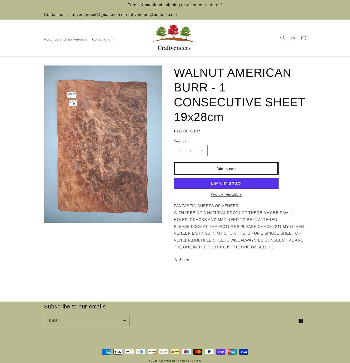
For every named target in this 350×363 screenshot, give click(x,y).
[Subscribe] (124, 320)
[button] (103, 39)
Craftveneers (167, 360)
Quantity (180, 141)
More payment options (226, 194)
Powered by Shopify (189, 360)
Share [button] (184, 260)
